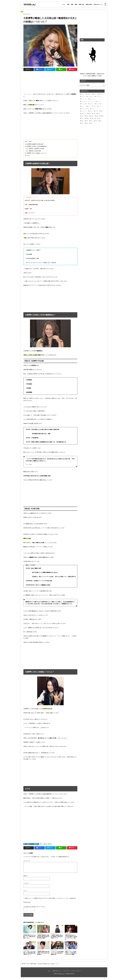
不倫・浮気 (83, 113)
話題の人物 (81, 4)
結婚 (68, 4)
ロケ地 (96, 111)
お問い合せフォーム (98, 4)
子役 (82, 116)
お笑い (94, 94)
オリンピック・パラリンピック (87, 101)
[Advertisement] (50, 82)
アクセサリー (90, 96)
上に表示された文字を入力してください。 (35, 906)
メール (26, 883)
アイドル (83, 96)
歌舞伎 (87, 118)
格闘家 (102, 116)
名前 (25, 875)
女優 (99, 113)
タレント (83, 106)
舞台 (100, 120)
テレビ (89, 106)
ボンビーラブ (84, 111)
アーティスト (84, 99)
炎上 (100, 118)
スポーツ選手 (98, 103)
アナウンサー (98, 96)
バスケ (100, 106)
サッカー (98, 101)
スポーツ (91, 103)
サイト (25, 890)
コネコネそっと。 (61, 973)
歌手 (42, 844)
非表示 (30, 141)
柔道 (97, 116)
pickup (82, 94)
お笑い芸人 (101, 94)
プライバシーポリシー (76, 970)
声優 (94, 113)
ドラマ (94, 106)
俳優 (89, 113)
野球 (82, 123)
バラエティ (93, 108)
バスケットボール (85, 108)
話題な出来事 (89, 4)
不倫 (101, 111)
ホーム (63, 4)
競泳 (91, 120)
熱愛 (72, 4)
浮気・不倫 (93, 118)
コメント (26, 860)
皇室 (87, 120)
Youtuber (89, 94)
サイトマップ (66, 970)
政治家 (91, 116)
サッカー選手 (84, 103)
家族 (87, 116)
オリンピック (92, 99)
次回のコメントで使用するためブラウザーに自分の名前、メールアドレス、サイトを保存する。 (51, 898)
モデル (91, 111)
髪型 (91, 123)
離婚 (76, 4)
